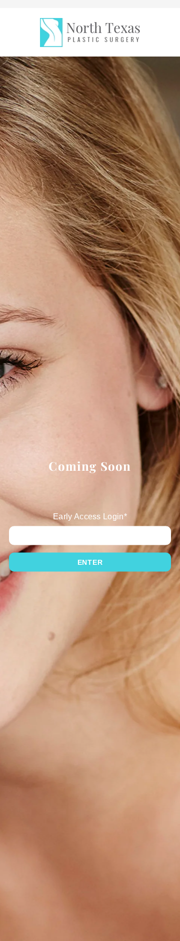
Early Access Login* (90, 516)
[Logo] (90, 32)
